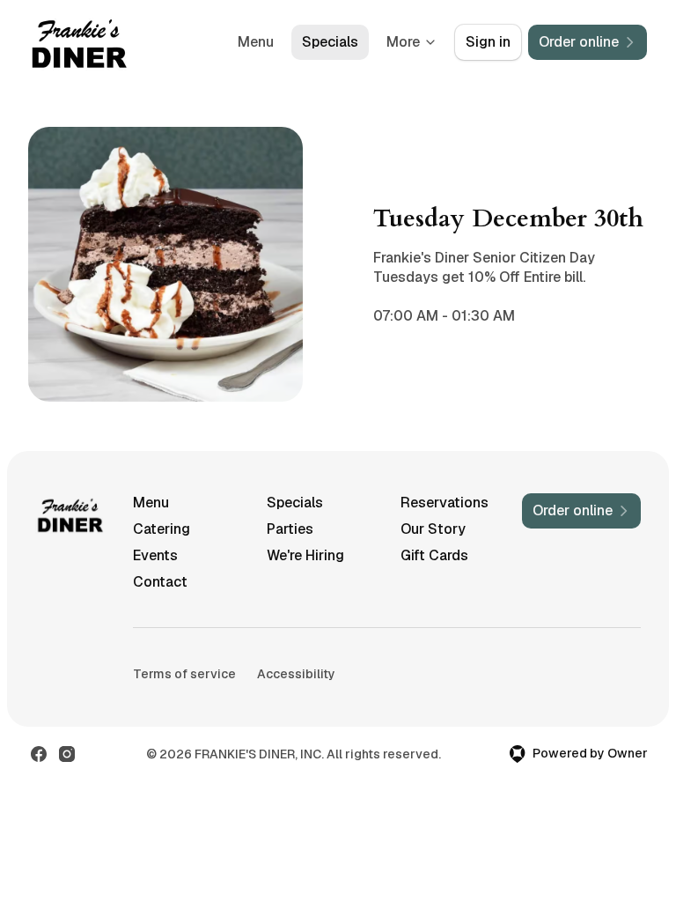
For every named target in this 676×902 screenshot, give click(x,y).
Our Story (433, 529)
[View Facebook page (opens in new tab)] (38, 754)
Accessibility (296, 674)
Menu (256, 42)
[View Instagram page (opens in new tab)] (66, 754)
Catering (161, 529)
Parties (290, 529)
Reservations (444, 502)
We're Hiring (305, 555)
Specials (330, 42)
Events (155, 555)
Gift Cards (434, 555)
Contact (160, 582)
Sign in (488, 42)
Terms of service (184, 674)
